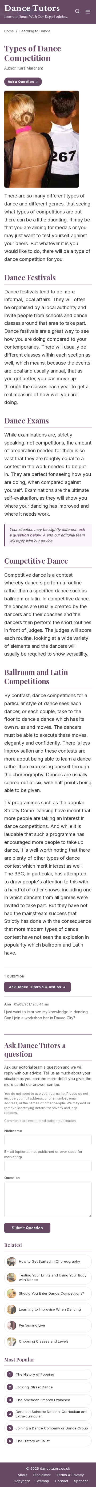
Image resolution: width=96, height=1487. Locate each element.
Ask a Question (21, 82)
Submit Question (27, 1228)
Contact (61, 1481)
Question (12, 1177)
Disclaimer (42, 1475)
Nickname (13, 1131)
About (22, 1475)
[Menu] (88, 12)
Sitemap (42, 1481)
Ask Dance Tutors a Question (35, 987)
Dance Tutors (32, 8)
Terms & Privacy (70, 1475)
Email (43, 1154)
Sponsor (81, 1481)
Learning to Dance (34, 31)
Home (9, 31)
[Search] (77, 12)
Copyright (22, 1481)
